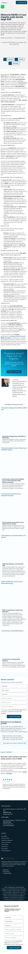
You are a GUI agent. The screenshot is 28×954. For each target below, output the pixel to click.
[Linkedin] (12, 877)
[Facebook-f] (8, 877)
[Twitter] (10, 877)
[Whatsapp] (2, 6)
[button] (11, 2)
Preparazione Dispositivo (7, 840)
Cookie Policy (4, 846)
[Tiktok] (17, 877)
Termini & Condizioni (6, 842)
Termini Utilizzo (4, 844)
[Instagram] (20, 877)
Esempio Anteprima (5, 850)
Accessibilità (4, 836)
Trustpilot (9, 773)
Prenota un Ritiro (5, 838)
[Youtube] (15, 877)
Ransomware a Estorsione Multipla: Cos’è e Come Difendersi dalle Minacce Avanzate (13, 480)
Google (25, 771)
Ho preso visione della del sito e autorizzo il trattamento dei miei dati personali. (14, 711)
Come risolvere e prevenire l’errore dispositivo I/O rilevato (13, 523)
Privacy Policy (18, 710)
